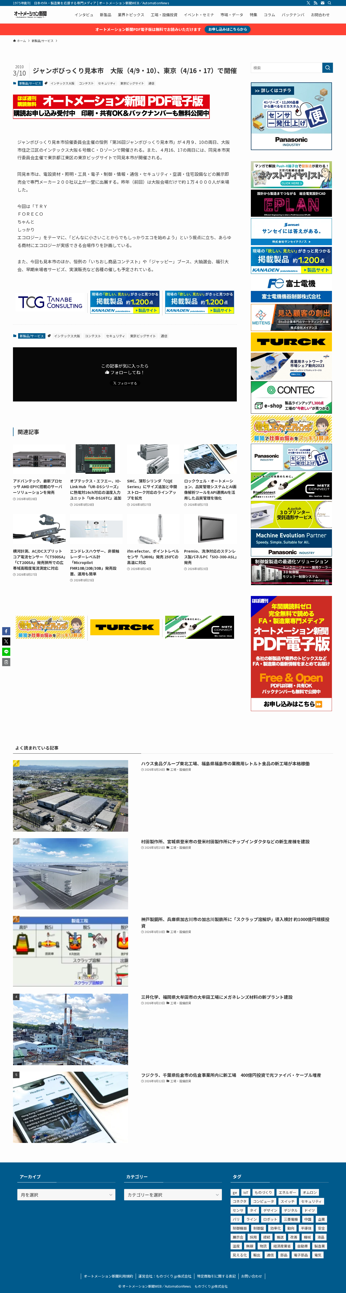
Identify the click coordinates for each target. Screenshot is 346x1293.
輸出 (256, 1255)
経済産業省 (282, 1246)
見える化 (240, 1255)
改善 (293, 1237)
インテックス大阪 (62, 83)
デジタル (291, 1210)
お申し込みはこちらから (227, 29)
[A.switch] (291, 526)
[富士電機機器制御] (291, 300)
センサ (238, 1210)
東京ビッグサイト (132, 83)
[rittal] (291, 583)
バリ (236, 1219)
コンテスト (86, 83)
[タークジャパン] (124, 633)
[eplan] (291, 215)
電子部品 (301, 1255)
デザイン (270, 1210)
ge (235, 1192)
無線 (249, 1246)
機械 (307, 1237)
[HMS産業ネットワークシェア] (291, 378)
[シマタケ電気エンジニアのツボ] (50, 637)
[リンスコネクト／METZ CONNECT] (199, 637)
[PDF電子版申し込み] (111, 117)
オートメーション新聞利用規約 (108, 1276)
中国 (307, 1219)
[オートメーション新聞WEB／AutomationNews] (30, 14)
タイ (253, 1210)
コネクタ (240, 1201)
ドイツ (309, 1210)
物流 (263, 1246)
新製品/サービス (30, 83)
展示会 (238, 1237)
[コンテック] (291, 412)
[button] (6, 631)
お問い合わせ (251, 1276)
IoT (246, 1192)
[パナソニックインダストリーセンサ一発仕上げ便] (291, 148)
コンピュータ (263, 1201)
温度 (236, 1246)
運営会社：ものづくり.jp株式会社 (164, 1276)
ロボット (270, 1219)
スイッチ (288, 1201)
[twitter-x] (308, 3)
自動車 (302, 1246)
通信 (151, 83)
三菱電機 (291, 1219)
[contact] (322, 3)
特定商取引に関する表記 (216, 1276)
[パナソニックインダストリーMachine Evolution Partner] (291, 555)
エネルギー (287, 1192)
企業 (321, 1219)
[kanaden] (124, 312)
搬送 (280, 1237)
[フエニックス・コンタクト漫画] (291, 186)
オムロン (310, 1192)
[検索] (329, 3)
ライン (251, 1219)
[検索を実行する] (327, 68)
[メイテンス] (291, 329)
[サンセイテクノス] (291, 243)
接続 (266, 1237)
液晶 (320, 1237)
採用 (253, 1237)
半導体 (306, 1228)
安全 (321, 1228)
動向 (290, 1228)
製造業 (319, 1246)
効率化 (275, 1228)
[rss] (315, 3)
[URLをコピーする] (6, 662)
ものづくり (263, 1192)
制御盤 (258, 1228)
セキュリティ (107, 83)
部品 (283, 1255)
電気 (317, 1255)
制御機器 (240, 1228)
